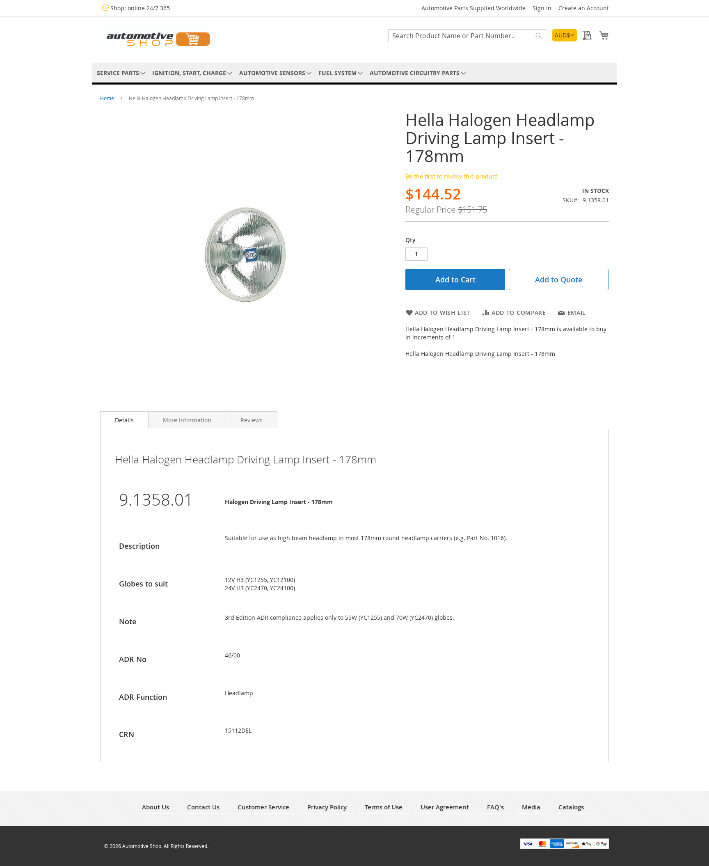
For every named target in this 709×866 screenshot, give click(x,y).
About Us (155, 807)
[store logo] (157, 39)
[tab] (124, 419)
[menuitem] (119, 72)
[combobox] (467, 35)
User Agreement (445, 807)
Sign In (542, 8)
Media (531, 807)
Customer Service (263, 807)
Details (124, 420)
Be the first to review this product (451, 176)
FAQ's (495, 807)
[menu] (354, 72)
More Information (187, 420)
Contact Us (203, 807)
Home (107, 98)
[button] (564, 35)
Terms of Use (384, 807)
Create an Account (583, 8)
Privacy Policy (327, 807)
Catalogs (571, 807)
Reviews (251, 420)
